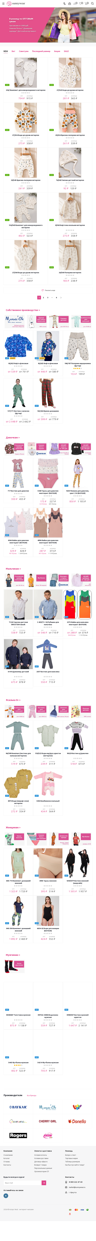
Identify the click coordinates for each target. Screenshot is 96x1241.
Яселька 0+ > (13, 700)
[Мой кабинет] (69, 4)
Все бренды (31, 1089)
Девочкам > (13, 437)
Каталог (7, 1152)
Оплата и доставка (43, 1144)
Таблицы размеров (72, 1155)
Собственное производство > (23, 310)
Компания (8, 1144)
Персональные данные (43, 1161)
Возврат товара (40, 1158)
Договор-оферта (40, 1155)
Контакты (7, 1158)
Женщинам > (13, 827)
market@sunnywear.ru (77, 1181)
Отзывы (7, 1155)
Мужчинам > (13, 955)
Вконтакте (6, 1189)
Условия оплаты (40, 1148)
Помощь (69, 1144)
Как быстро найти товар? (74, 1158)
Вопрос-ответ (70, 1148)
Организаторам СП (41, 1165)
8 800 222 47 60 (75, 1175)
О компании (8, 1148)
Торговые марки (71, 1152)
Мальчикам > (13, 568)
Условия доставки (41, 1152)
